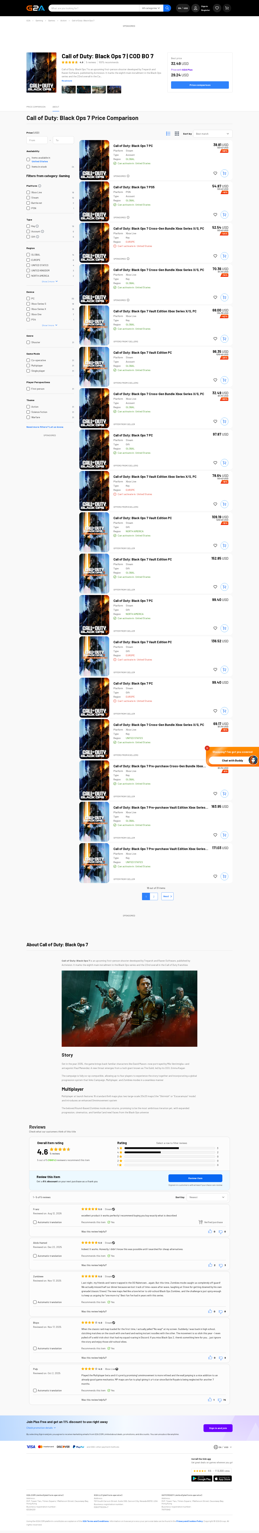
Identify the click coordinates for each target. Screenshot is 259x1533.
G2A (28, 20)
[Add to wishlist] (215, 173)
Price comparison (35, 106)
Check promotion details (39, 1427)
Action (63, 20)
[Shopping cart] (227, 8)
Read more (67, 80)
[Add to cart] (224, 173)
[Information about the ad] (128, 176)
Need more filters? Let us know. (45, 426)
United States (40, 161)
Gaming (39, 20)
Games (51, 20)
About (56, 106)
